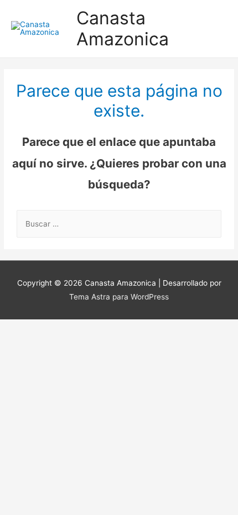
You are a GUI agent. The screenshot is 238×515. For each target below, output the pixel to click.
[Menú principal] (215, 29)
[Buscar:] (119, 223)
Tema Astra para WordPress (119, 296)
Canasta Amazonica (122, 28)
